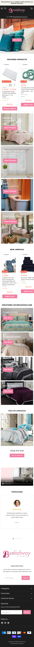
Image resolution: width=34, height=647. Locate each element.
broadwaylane (24, 94)
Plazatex (4, 286)
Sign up (25, 578)
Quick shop (10, 104)
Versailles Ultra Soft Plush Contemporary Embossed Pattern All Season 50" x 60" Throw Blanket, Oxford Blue (9, 281)
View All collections (17, 455)
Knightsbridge (5, 98)
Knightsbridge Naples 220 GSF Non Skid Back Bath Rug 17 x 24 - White (9, 94)
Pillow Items (17, 40)
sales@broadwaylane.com (20, 17)
